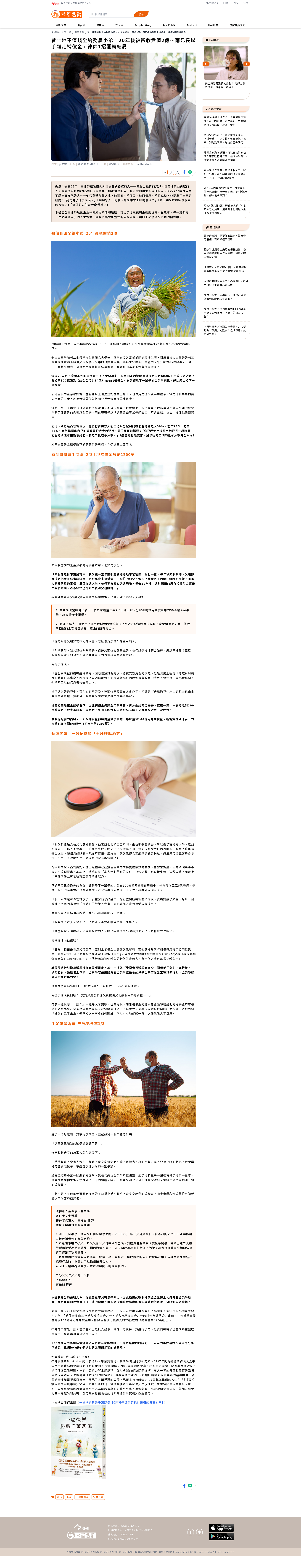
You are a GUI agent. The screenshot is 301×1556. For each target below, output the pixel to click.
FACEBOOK (212, 3)
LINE (226, 3)
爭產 (69, 1497)
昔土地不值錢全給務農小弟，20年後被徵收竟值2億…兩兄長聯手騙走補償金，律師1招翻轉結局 (136, 32)
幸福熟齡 (56, 32)
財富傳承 (79, 32)
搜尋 (141, 14)
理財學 (67, 32)
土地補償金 (82, 1497)
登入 (236, 3)
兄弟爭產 (98, 1497)
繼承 (59, 1497)
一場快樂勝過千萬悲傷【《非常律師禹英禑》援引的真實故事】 (121, 1402)
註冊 (245, 3)
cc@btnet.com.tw (129, 1538)
